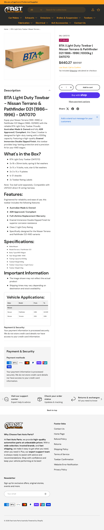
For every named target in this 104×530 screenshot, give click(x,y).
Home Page (59, 434)
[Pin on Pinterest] (77, 108)
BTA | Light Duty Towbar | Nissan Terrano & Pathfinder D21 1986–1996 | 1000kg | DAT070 (26, 29)
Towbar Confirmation (63, 459)
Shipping (73, 71)
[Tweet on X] (67, 108)
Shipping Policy (61, 449)
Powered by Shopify (35, 521)
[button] (98, 9)
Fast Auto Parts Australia (19, 521)
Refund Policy (60, 439)
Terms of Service (61, 454)
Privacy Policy (60, 469)
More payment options (79, 101)
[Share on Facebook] (72, 108)
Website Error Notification (66, 464)
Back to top (52, 410)
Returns (57, 444)
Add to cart (88, 87)
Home (6, 29)
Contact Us (80, 23)
